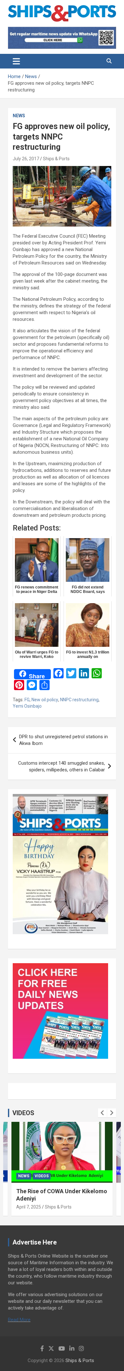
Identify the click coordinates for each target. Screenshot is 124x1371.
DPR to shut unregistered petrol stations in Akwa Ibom (63, 740)
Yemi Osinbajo (27, 706)
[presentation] (102, 1112)
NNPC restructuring (79, 699)
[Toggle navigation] (16, 61)
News (19, 115)
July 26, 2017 (26, 158)
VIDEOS (23, 1113)
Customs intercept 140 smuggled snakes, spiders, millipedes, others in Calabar (61, 766)
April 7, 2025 (28, 1206)
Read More (19, 1320)
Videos (42, 1176)
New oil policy (44, 699)
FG (27, 699)
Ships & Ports (56, 158)
